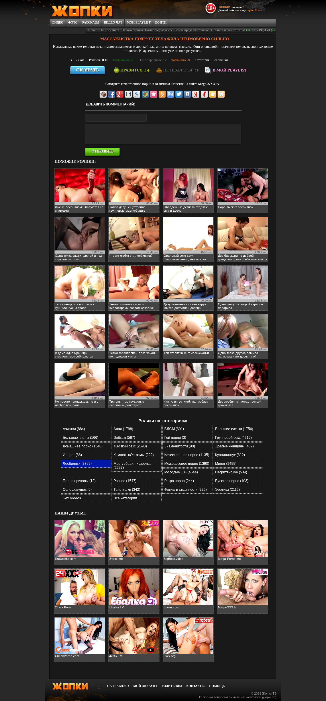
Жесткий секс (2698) (130, 446)
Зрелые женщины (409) (234, 446)
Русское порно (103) (231, 481)
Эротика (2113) (227, 489)
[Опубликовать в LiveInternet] (128, 94)
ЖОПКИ (92, 9)
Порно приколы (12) (79, 481)
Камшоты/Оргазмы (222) (134, 455)
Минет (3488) (225, 463)
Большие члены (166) (80, 437)
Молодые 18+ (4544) (181, 472)
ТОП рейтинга (109, 30)
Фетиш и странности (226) (185, 489)
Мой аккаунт (145, 686)
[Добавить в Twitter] (179, 94)
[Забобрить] (103, 94)
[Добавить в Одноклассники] (162, 94)
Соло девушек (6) (77, 489)
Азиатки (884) (74, 429)
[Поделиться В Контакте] (187, 94)
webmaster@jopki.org (261, 697)
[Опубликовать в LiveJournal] (136, 94)
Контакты (195, 686)
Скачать (87, 70)
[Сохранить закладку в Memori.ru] (153, 94)
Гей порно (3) (175, 437)
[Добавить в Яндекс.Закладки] (195, 94)
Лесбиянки (220, 60)
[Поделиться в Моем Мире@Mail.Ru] (145, 94)
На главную (118, 686)
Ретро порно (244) (179, 481)
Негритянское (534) (231, 472)
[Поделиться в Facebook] (111, 94)
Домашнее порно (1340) (82, 446)
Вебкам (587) (124, 437)
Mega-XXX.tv (208, 84)
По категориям (132, 30)
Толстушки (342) (127, 489)
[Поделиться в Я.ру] (204, 94)
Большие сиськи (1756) (234, 429)
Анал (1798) (123, 429)
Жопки (76, 686)
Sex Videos (72, 498)
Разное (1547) (125, 481)
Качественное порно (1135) (186, 455)
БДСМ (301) (174, 429)
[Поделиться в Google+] (120, 94)
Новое (92, 30)
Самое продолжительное (192, 30)
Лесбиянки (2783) (77, 463)
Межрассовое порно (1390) (186, 463)
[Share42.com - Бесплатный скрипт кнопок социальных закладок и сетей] (221, 94)
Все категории (125, 498)
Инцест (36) (72, 455)
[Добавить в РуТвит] (170, 94)
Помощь (217, 686)
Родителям (172, 686)
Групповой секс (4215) (233, 437)
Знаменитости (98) (179, 446)
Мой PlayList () (263, 30)
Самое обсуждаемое (159, 30)
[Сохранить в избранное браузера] (212, 94)
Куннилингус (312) (230, 455)
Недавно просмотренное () (230, 30)
